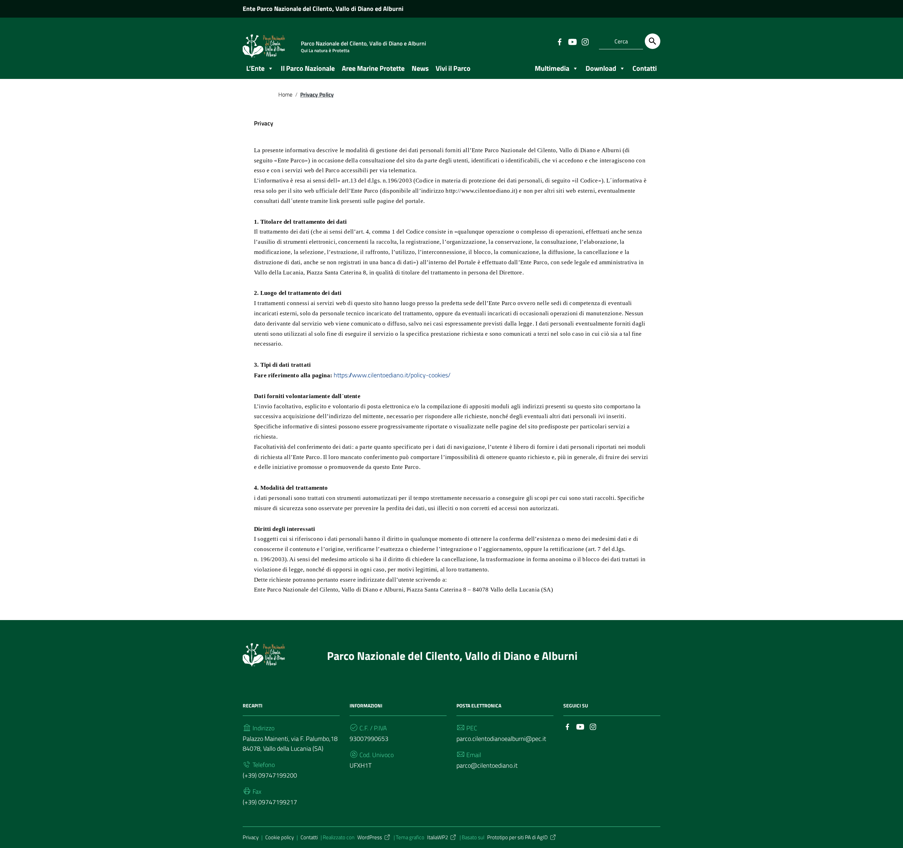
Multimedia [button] (552, 68)
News (420, 68)
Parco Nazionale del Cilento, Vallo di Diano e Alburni (452, 655)
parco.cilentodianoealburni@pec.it (501, 738)
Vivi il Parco (453, 68)
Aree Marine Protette (373, 68)
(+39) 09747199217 (270, 802)
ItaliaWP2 (437, 837)
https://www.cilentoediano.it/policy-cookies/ (392, 375)
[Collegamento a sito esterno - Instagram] (585, 41)
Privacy (251, 837)
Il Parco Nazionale (308, 68)
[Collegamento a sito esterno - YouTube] (572, 41)
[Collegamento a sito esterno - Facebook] (559, 41)
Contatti (309, 837)
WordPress (369, 837)
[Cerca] (652, 41)
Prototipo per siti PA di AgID (517, 837)
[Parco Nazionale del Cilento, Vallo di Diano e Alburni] (264, 653)
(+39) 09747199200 (270, 775)
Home (285, 94)
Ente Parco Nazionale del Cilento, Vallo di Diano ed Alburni (323, 8)
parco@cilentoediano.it (486, 765)
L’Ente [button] (255, 68)
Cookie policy (279, 837)
